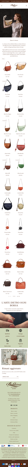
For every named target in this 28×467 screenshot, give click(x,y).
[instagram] (13, 405)
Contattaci (14, 428)
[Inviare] (17, 376)
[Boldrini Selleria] (14, 6)
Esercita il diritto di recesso (14, 443)
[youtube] (16, 405)
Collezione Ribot (14, 422)
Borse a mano (14, 411)
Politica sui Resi (14, 439)
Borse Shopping (14, 415)
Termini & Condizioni (14, 434)
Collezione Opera (14, 419)
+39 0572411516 (15, 395)
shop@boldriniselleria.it (15, 394)
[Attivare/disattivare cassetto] (1, 5)
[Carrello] (26, 5)
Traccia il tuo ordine (14, 430)
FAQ (14, 432)
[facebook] (11, 405)
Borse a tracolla (14, 413)
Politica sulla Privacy (14, 441)
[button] (17, 296)
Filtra (3, 58)
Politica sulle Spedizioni (14, 437)
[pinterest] (15, 405)
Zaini (14, 417)
